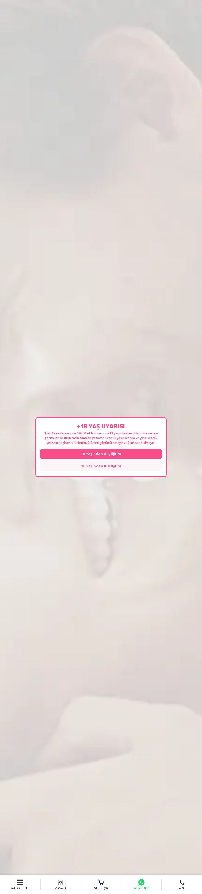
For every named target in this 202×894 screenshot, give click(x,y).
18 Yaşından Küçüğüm (101, 465)
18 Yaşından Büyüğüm (101, 453)
